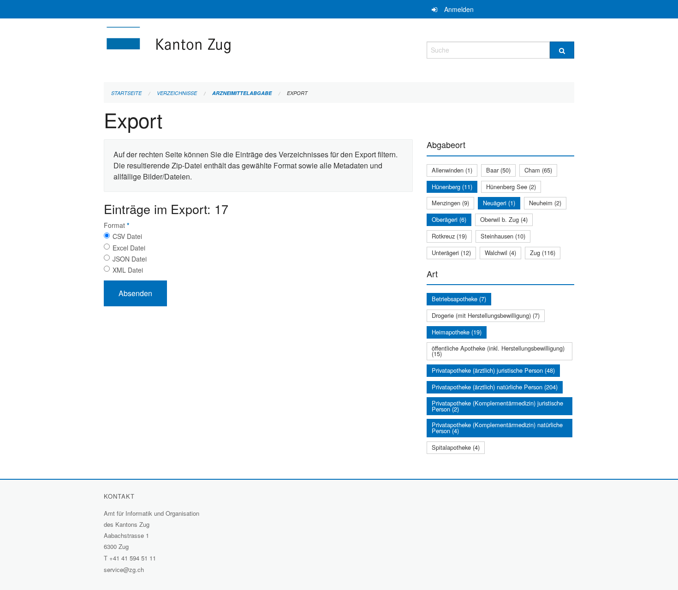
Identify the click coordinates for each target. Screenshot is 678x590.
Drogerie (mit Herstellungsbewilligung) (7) (486, 315)
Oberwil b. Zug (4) (504, 219)
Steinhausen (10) (503, 236)
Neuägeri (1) (499, 202)
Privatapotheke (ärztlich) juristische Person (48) (493, 370)
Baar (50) (498, 170)
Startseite (126, 92)
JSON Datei (130, 258)
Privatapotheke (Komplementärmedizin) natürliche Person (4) (497, 427)
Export (297, 92)
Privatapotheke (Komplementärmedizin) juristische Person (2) (497, 406)
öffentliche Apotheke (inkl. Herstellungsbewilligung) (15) (498, 351)
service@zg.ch (124, 569)
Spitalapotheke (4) (456, 447)
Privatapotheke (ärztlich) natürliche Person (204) (495, 386)
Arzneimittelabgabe (242, 92)
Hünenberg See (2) (511, 186)
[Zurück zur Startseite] (224, 48)
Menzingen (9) (450, 202)
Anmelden (459, 9)
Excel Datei (129, 247)
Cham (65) (538, 170)
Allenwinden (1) (452, 170)
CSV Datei (127, 236)
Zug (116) (542, 252)
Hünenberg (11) (452, 186)
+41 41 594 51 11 (132, 558)
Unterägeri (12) (451, 252)
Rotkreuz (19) (449, 236)
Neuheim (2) (545, 202)
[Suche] (562, 50)
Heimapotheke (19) (457, 332)
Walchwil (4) (500, 252)
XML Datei (128, 269)
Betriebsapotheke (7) (459, 298)
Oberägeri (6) (449, 219)
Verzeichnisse (177, 92)
